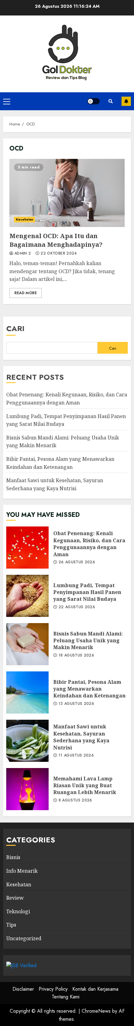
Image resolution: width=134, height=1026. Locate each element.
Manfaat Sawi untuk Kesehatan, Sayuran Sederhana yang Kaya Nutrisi (27, 741)
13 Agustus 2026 (76, 703)
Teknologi (18, 911)
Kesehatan (24, 219)
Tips (11, 924)
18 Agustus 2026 (76, 655)
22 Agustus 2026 (77, 607)
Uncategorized (23, 938)
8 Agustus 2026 (75, 800)
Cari (15, 328)
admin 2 (22, 253)
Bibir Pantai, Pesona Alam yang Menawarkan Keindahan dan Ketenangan (27, 692)
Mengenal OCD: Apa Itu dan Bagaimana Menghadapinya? (67, 193)
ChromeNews (96, 1011)
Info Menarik (22, 870)
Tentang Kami (65, 996)
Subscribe (126, 101)
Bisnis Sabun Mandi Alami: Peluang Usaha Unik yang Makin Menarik (27, 644)
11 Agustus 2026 (76, 755)
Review (15, 897)
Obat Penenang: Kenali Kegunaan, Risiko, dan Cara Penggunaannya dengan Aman (27, 547)
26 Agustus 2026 (77, 562)
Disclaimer (23, 989)
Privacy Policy (53, 989)
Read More (25, 293)
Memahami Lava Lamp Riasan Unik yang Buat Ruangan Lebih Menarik (27, 789)
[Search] (110, 101)
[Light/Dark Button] (93, 101)
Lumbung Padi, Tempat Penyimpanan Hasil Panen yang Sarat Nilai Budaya (27, 596)
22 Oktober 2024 (59, 253)
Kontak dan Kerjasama (95, 989)
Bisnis (13, 857)
